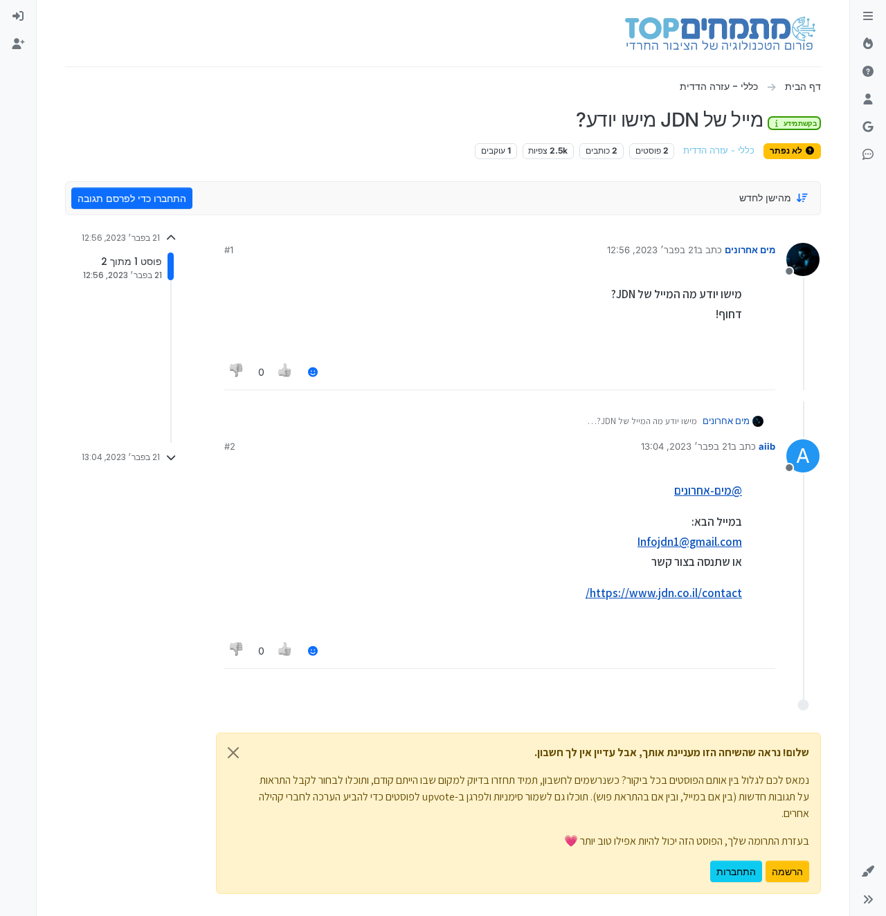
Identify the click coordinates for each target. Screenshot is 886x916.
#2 (229, 446)
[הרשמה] (18, 44)
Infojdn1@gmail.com (690, 541)
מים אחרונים (750, 249)
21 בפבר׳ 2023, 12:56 (652, 249)
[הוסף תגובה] (312, 372)
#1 (228, 249)
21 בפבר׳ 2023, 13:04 (686, 446)
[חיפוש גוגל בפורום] (868, 127)
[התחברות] (18, 17)
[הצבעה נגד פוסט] (236, 372)
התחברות (736, 871)
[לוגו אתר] (720, 33)
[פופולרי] (868, 44)
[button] (868, 872)
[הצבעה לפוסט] (285, 372)
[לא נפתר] (868, 72)
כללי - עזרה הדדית (718, 150)
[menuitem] (18, 17)
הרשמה (787, 871)
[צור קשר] (868, 155)
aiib (767, 446)
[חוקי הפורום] (868, 17)
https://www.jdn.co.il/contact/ (664, 593)
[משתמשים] (868, 100)
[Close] (233, 752)
